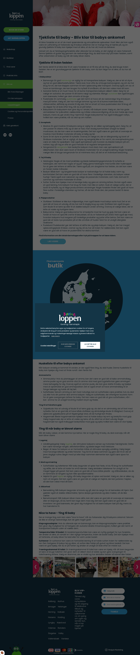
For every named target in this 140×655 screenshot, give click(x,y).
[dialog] (70, 327)
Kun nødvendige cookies (68, 345)
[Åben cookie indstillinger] (2, 652)
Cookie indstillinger (48, 345)
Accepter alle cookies (90, 345)
